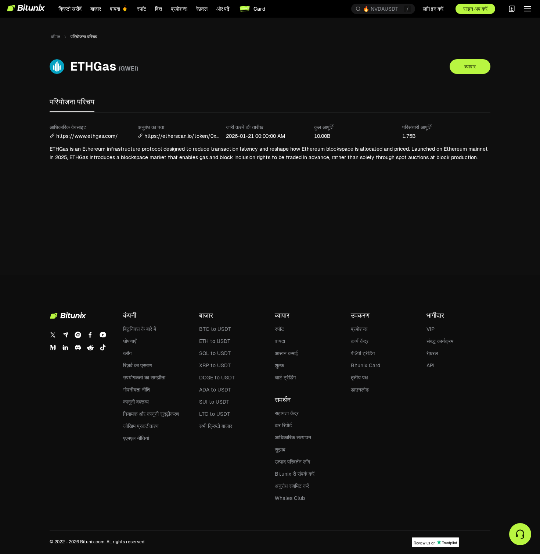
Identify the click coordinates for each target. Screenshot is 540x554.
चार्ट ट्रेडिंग (285, 377)
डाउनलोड (360, 389)
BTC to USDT (215, 329)
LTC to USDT (214, 414)
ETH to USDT (214, 341)
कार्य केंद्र (359, 341)
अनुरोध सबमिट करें (292, 486)
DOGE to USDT (217, 377)
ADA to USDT (215, 389)
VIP (430, 329)
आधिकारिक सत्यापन (293, 437)
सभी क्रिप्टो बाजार (215, 426)
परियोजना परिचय (72, 102)
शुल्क (279, 365)
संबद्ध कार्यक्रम (439, 341)
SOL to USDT (215, 353)
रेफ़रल (432, 353)
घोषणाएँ (129, 341)
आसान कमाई (286, 353)
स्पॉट (279, 329)
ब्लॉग (127, 353)
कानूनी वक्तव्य (136, 401)
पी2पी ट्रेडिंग (363, 353)
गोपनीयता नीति (136, 389)
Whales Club (290, 498)
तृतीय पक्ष (359, 377)
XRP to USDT (215, 365)
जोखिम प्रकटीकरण (141, 426)
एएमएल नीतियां (136, 438)
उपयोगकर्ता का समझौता (144, 377)
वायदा (280, 341)
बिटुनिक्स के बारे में (139, 329)
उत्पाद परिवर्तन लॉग (292, 461)
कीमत (55, 37)
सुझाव (280, 449)
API (430, 365)
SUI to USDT (214, 401)
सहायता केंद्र (287, 413)
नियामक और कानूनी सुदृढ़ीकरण (151, 414)
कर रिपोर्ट (283, 425)
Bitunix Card (365, 365)
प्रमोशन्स (359, 329)
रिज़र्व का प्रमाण (137, 365)
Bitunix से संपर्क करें (294, 474)
